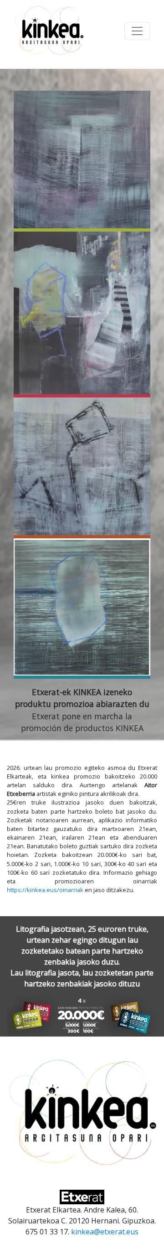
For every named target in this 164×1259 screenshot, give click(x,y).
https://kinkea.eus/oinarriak (45, 890)
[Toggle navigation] (137, 31)
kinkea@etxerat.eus (104, 1232)
